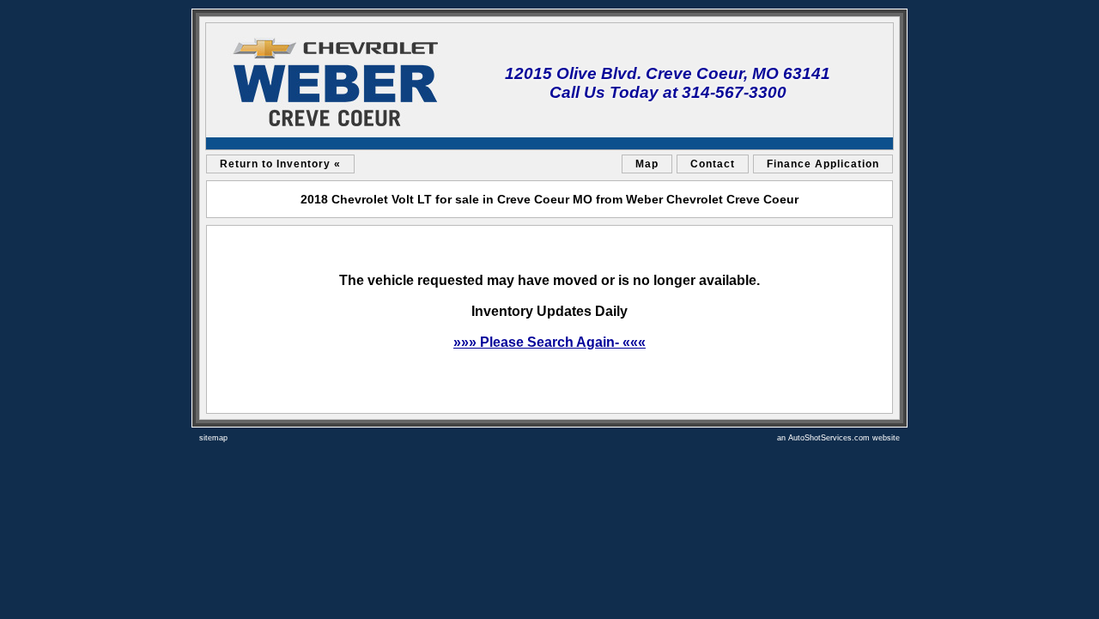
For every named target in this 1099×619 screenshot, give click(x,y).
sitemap (213, 438)
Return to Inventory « (280, 164)
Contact (712, 164)
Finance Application (823, 164)
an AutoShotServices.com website (838, 438)
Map (647, 164)
